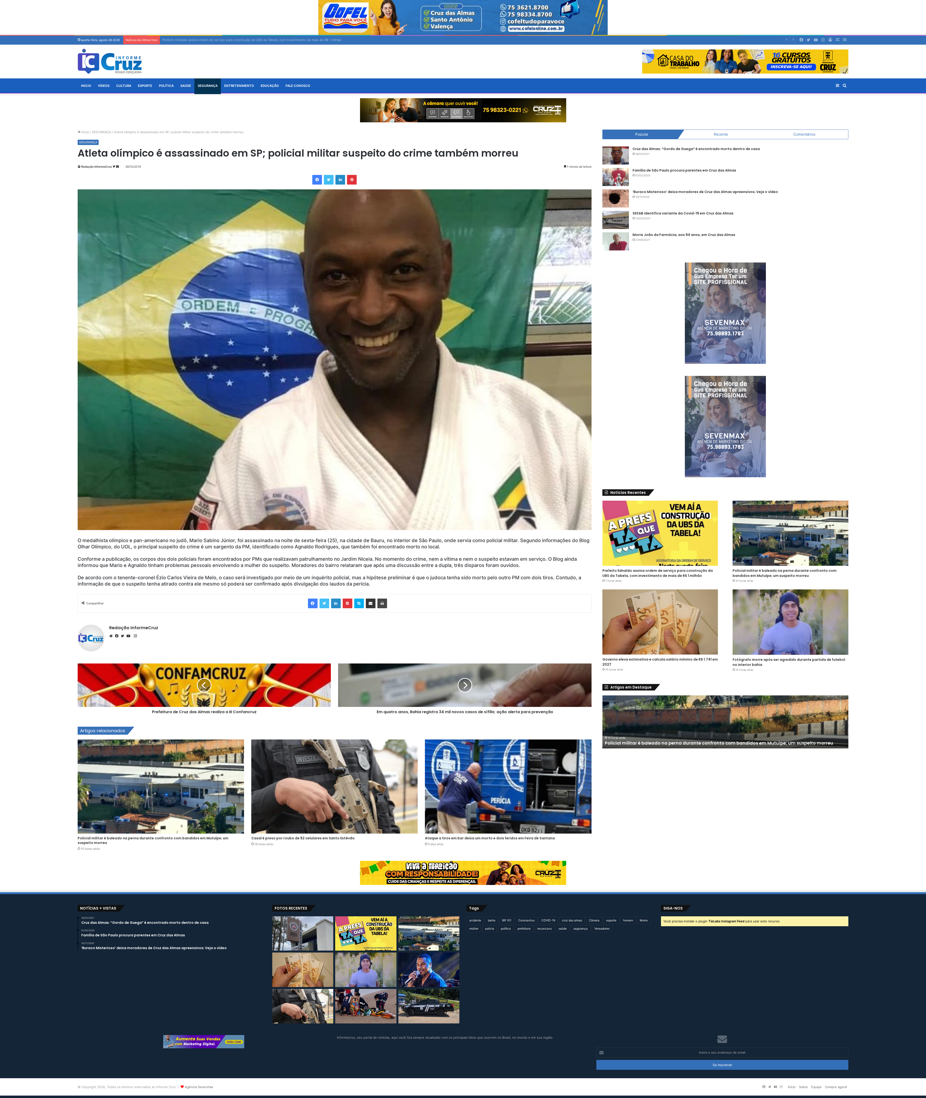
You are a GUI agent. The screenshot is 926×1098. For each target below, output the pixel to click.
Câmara (594, 920)
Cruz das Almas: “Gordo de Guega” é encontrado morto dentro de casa (696, 148)
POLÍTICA (166, 86)
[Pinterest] (352, 180)
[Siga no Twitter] (114, 166)
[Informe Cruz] (110, 61)
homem (628, 920)
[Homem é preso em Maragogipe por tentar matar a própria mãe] (428, 1006)
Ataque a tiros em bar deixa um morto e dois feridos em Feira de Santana (490, 838)
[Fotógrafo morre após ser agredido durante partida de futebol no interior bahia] (790, 622)
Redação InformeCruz (96, 166)
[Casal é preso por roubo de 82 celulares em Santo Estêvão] (334, 786)
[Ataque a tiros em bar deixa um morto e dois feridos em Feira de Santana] (508, 786)
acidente (475, 920)
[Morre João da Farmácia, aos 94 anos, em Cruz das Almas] (615, 241)
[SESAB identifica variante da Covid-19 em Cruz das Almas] (615, 220)
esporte (611, 920)
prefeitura (524, 928)
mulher (473, 928)
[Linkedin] (340, 180)
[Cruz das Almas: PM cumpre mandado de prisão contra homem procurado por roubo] (302, 933)
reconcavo (544, 928)
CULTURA (123, 86)
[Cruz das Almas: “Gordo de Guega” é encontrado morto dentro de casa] (615, 155)
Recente (721, 134)
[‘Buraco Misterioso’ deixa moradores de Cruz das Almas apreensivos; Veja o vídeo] (615, 198)
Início (85, 132)
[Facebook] (317, 180)
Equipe (816, 1087)
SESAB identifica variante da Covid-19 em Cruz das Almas (683, 213)
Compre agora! (836, 1087)
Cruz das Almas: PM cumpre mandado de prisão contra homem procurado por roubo (700, 743)
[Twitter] (329, 180)
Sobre (803, 1087)
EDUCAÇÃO (270, 86)
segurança (580, 928)
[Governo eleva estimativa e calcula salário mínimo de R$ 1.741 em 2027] (660, 622)
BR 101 (506, 920)
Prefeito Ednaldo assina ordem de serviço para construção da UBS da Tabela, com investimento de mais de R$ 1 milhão (657, 573)
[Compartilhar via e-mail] (370, 603)
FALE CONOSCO (298, 86)
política (506, 928)
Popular (641, 134)
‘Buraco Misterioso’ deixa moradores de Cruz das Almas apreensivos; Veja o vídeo (705, 191)
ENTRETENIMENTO (239, 86)
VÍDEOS (103, 86)
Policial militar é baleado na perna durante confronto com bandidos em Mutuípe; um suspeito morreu (153, 840)
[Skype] (359, 603)
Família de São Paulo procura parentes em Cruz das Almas (684, 170)
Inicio (86, 86)
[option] (725, 721)
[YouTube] (129, 636)
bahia (491, 920)
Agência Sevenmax (199, 1087)
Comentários (804, 134)
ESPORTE (145, 86)
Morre (644, 920)
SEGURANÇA (208, 86)
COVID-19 (548, 920)
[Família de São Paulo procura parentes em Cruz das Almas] (615, 177)
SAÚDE (185, 86)
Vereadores (602, 928)
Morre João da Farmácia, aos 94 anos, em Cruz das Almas (684, 234)
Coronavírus (526, 920)
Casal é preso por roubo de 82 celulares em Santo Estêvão (303, 838)
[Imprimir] (382, 603)
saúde (562, 928)
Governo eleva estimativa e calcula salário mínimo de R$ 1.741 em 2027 (215, 40)
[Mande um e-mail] (117, 166)
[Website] (112, 636)
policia (489, 928)
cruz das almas (572, 920)
